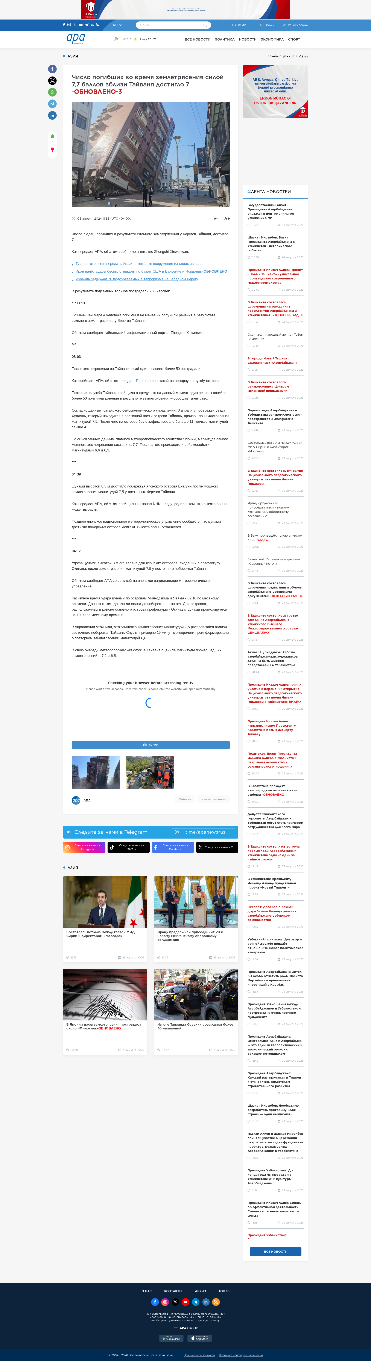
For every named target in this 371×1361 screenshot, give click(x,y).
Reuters (142, 381)
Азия (303, 56)
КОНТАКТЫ (173, 1291)
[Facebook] (64, 25)
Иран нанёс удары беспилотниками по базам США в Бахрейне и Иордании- (151, 271)
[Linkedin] (92, 25)
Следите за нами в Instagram (87, 847)
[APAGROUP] (185, 1328)
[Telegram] (86, 25)
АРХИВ (200, 1291)
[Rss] (97, 25)
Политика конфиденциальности (241, 1355)
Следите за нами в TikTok (131, 847)
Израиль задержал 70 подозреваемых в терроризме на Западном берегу (137, 279)
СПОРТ (294, 39)
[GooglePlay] (171, 1339)
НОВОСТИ (248, 39)
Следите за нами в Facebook (175, 847)
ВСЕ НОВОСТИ (197, 39)
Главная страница (280, 56)
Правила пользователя (199, 1355)
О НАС (146, 1291)
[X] (75, 25)
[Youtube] (81, 25)
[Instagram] (69, 25)
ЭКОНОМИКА (272, 39)
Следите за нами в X (219, 847)
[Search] (205, 25)
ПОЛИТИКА (225, 39)
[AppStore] (199, 1339)
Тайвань (185, 799)
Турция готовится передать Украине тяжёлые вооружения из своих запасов (139, 264)
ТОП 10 (224, 1291)
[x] (175, 1302)
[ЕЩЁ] (304, 39)
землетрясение (213, 799)
